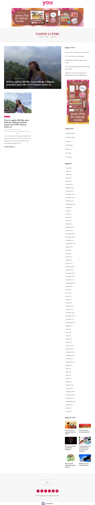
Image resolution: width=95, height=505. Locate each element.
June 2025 (68, 214)
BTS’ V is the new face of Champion (74, 56)
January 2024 (69, 270)
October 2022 (69, 319)
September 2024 (70, 243)
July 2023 (68, 289)
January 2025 (69, 230)
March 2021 (69, 382)
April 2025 (68, 220)
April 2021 (68, 378)
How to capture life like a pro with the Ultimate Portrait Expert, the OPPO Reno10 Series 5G (30, 83)
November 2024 (70, 237)
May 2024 (68, 257)
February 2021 (70, 385)
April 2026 (69, 181)
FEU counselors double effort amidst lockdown (70, 465)
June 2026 (68, 174)
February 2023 (70, 306)
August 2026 (69, 168)
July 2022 (68, 329)
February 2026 (70, 188)
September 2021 (70, 362)
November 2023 (70, 276)
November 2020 (70, 395)
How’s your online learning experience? (84, 431)
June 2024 (68, 253)
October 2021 (69, 359)
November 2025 (70, 197)
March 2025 (69, 224)
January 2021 (69, 388)
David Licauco (15, 131)
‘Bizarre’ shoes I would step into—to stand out (77, 52)
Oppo (17, 133)
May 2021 (68, 375)
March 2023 (69, 303)
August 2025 (69, 207)
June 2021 (68, 372)
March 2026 (69, 184)
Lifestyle (68, 141)
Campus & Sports (70, 133)
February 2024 (70, 266)
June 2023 (68, 293)
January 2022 (69, 349)
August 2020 (69, 405)
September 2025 (70, 204)
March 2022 (69, 342)
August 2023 (69, 286)
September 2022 (70, 322)
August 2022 (69, 326)
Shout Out (7, 116)
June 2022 (68, 332)
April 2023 (68, 299)
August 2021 (69, 365)
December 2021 (70, 352)
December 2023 (70, 273)
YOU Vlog (68, 153)
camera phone (9, 131)
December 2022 (70, 313)
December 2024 (70, 234)
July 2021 (68, 368)
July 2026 (68, 171)
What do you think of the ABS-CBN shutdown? (70, 448)
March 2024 (69, 263)
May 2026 (68, 178)
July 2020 (68, 408)
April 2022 (69, 339)
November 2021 (70, 355)
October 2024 (69, 240)
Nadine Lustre (27, 131)
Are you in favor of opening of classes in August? (70, 432)
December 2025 (70, 194)
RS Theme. (57, 495)
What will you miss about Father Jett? (84, 464)
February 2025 (70, 227)
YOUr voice (69, 157)
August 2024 (69, 247)
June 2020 (69, 411)
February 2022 (70, 345)
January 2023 (69, 309)
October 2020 (70, 398)
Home (47, 482)
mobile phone (21, 131)
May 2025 (68, 217)
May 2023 (68, 296)
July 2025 (68, 211)
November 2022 (70, 316)
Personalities (69, 145)
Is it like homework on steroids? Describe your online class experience (84, 449)
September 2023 (70, 283)
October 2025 (69, 201)
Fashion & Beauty (70, 137)
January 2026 (69, 191)
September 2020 (70, 401)
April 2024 (69, 260)
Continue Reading (9, 147)
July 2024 (68, 250)
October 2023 (69, 280)
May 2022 (68, 335)
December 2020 (70, 391)
